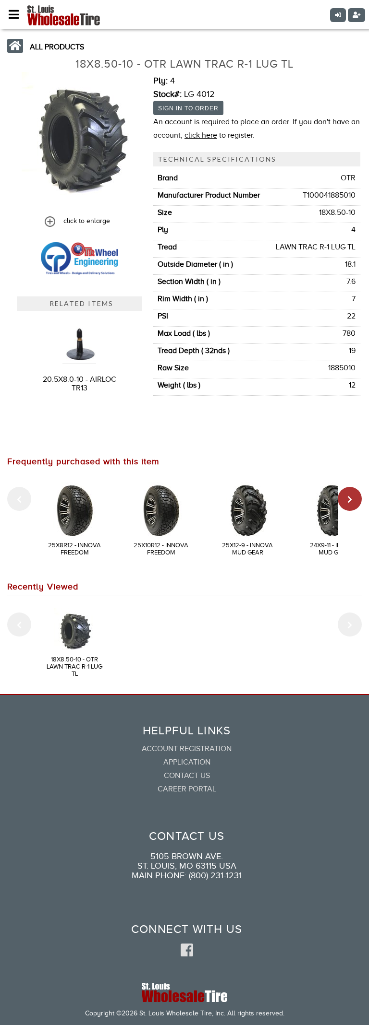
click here (200, 135)
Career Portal (187, 789)
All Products (57, 47)
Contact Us (187, 775)
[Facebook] (187, 951)
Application (186, 762)
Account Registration (187, 748)
